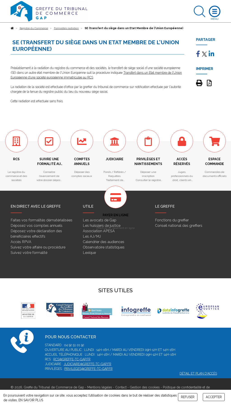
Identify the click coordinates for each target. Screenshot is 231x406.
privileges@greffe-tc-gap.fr (88, 369)
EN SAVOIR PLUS (30, 400)
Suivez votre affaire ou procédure (38, 247)
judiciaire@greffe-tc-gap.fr (87, 364)
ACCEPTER (214, 397)
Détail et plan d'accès (198, 373)
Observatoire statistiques (104, 247)
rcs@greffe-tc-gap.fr (71, 359)
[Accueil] (12, 28)
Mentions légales (99, 387)
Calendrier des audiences (103, 242)
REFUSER (187, 397)
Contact (121, 387)
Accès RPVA (21, 242)
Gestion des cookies (145, 387)
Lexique (89, 253)
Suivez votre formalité (29, 253)
